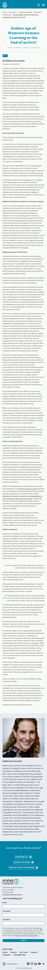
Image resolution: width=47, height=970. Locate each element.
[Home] (5, 5)
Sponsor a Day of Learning (22, 867)
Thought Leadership (24, 12)
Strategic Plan (20, 955)
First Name (6, 911)
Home (5, 12)
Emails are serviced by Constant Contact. (26, 935)
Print (5, 56)
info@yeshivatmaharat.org (12, 895)
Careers (34, 952)
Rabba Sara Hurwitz (15, 61)
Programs (7, 955)
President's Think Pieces (31, 48)
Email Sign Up (22, 857)
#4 (26, 248)
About (5, 952)
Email (5, 902)
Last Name (6, 919)
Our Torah (12, 12)
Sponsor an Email (22, 862)
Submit (23, 941)
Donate (13, 952)
